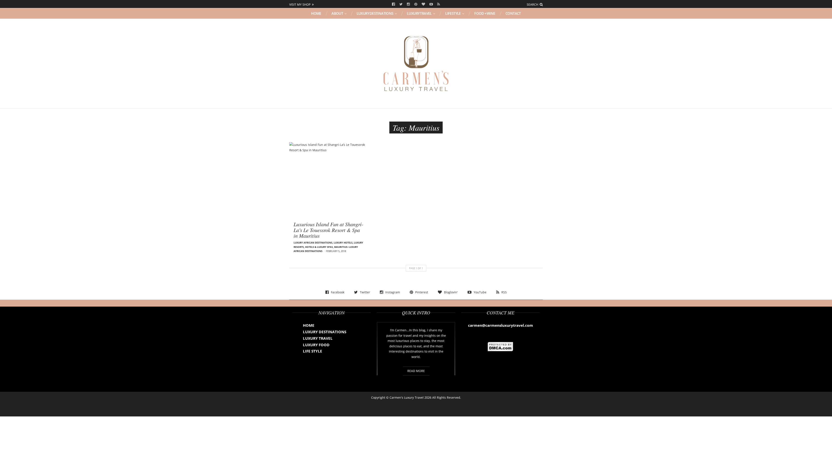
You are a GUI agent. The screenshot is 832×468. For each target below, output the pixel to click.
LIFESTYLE (453, 13)
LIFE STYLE (312, 351)
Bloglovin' (423, 4)
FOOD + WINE (484, 13)
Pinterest (415, 4)
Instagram (408, 4)
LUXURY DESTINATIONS (375, 13)
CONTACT (513, 13)
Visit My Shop (299, 4)
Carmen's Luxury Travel (407, 397)
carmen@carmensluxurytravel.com (500, 325)
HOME (316, 13)
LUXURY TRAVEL (419, 13)
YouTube (431, 4)
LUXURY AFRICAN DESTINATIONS (313, 242)
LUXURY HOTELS (343, 242)
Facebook (393, 4)
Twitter (401, 4)
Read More (416, 371)
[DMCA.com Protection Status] (501, 346)
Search (532, 4)
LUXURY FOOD (316, 344)
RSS (438, 4)
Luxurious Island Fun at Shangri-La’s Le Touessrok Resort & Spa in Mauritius (328, 230)
